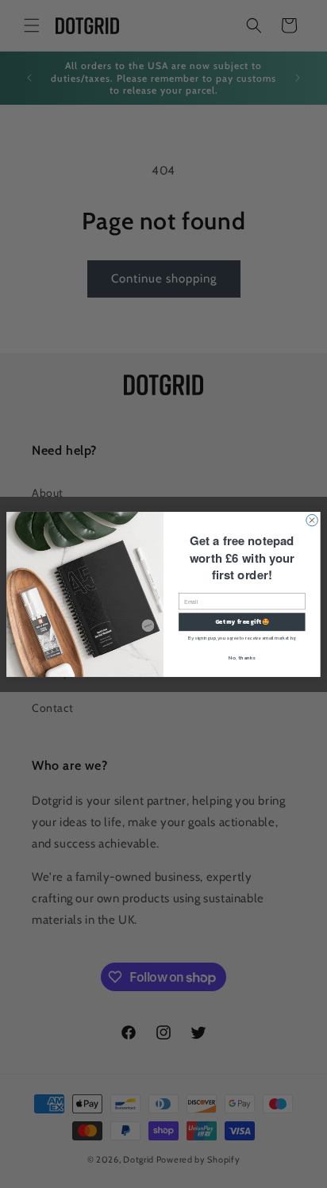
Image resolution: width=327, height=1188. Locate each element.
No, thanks (242, 657)
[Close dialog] (312, 520)
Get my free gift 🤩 (242, 621)
